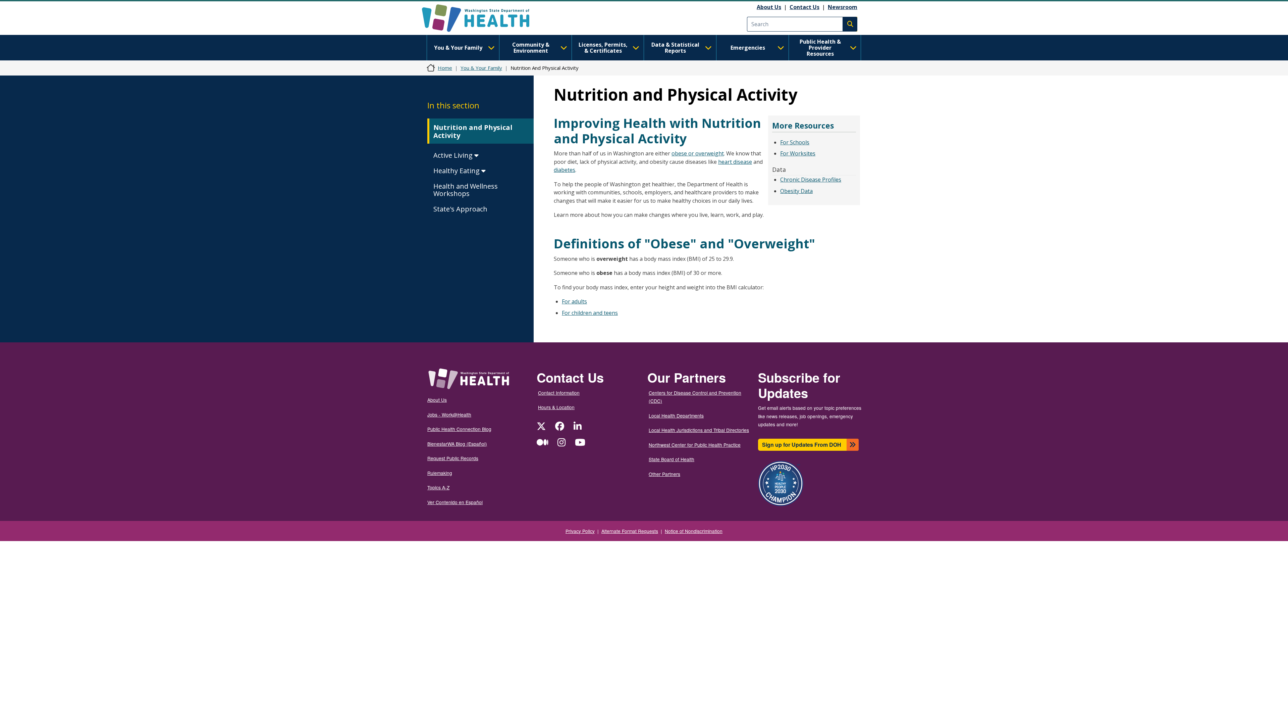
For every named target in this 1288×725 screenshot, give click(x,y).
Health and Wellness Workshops (465, 190)
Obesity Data (796, 191)
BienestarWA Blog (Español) (457, 443)
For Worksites (797, 153)
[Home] (481, 18)
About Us (769, 7)
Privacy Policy (580, 531)
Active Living (453, 155)
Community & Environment (530, 47)
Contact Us (804, 7)
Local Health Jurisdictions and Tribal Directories (699, 430)
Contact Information (559, 392)
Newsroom (842, 7)
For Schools (794, 142)
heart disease (735, 161)
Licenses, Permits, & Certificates (603, 47)
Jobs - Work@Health (449, 414)
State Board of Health (671, 459)
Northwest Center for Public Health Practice (695, 444)
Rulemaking (439, 473)
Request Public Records (452, 458)
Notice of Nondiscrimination (693, 531)
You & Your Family (458, 47)
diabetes (564, 170)
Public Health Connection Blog (459, 429)
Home (445, 67)
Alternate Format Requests (629, 531)
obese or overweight (698, 153)
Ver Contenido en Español (455, 502)
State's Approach (460, 208)
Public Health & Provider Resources (820, 47)
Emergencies (748, 47)
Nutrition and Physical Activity (473, 131)
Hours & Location (556, 407)
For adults (574, 301)
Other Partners (664, 474)
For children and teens (590, 313)
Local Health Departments (676, 415)
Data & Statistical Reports (675, 47)
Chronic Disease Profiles (810, 179)
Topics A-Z (438, 487)
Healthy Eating (457, 170)
